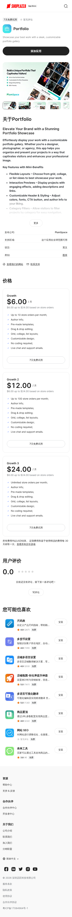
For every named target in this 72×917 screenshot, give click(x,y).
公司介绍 (7, 830)
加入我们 (7, 842)
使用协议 (7, 896)
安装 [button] (60, 622)
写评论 (36, 592)
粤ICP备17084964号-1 (15, 908)
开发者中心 (8, 813)
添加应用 (36, 51)
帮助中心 (7, 784)
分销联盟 (7, 848)
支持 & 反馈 (9, 790)
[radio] (19, 571)
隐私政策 (7, 889)
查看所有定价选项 (26, 544)
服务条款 (7, 883)
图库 (65, 255)
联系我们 (7, 836)
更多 (36, 222)
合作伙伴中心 (10, 807)
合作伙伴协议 (10, 902)
